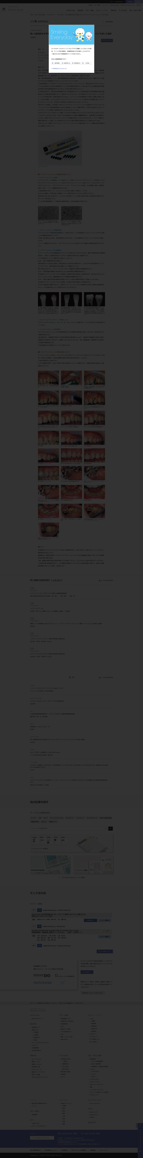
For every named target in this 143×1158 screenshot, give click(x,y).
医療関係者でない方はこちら (60, 68)
